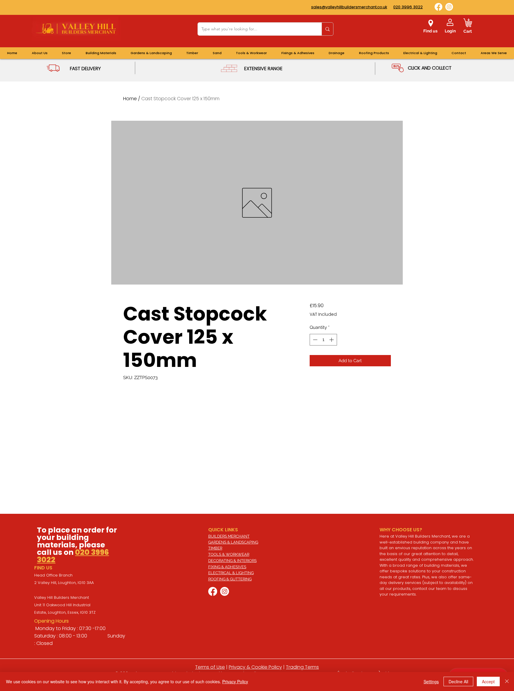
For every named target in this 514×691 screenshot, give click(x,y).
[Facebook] (438, 7)
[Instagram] (449, 7)
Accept (488, 681)
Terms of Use (210, 667)
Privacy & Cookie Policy (255, 667)
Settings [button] (431, 681)
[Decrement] (315, 339)
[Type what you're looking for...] (327, 29)
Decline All (458, 681)
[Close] (506, 681)
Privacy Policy (235, 681)
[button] (494, 53)
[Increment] (332, 339)
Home (130, 98)
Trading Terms (302, 667)
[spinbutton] (323, 339)
